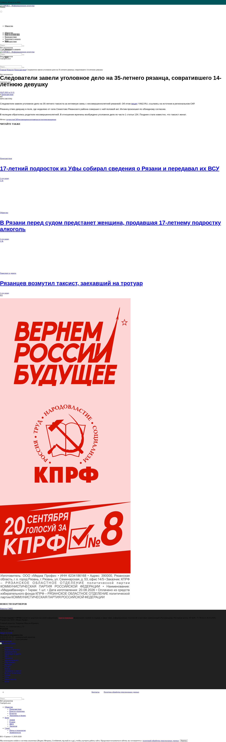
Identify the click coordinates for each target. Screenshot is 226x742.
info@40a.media (6, 633)
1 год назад (4, 178)
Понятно (184, 741)
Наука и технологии (13, 673)
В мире (7, 669)
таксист (38, 119)
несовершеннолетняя (26, 119)
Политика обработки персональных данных (121, 692)
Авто (7, 677)
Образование (10, 662)
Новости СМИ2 (6, 609)
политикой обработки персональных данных (161, 741)
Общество (9, 26)
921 (1, 295)
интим (43, 119)
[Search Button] (23, 67)
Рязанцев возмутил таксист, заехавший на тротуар (71, 283)
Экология (8, 658)
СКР (16, 119)
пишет (134, 103)
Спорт (7, 667)
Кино (7, 681)
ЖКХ (6, 41)
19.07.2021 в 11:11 (7, 92)
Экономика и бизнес (13, 671)
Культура (8, 664)
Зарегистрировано (65, 618)
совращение (51, 119)
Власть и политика (12, 35)
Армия (7, 675)
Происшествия (11, 42)
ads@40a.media (6, 641)
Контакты (95, 692)
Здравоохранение (12, 660)
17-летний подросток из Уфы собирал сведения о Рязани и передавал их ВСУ (109, 168)
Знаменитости (10, 679)
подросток (10, 119)
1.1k (1, 181)
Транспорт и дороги (12, 49)
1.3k (1, 241)
